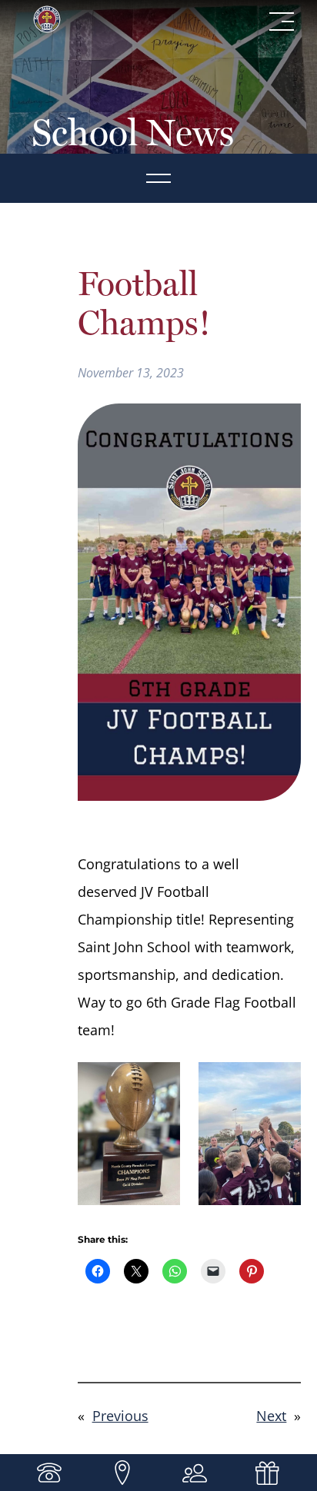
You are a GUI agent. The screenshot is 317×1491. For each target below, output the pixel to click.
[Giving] (267, 1472)
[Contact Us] (49, 1472)
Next (271, 1416)
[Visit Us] (122, 1472)
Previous (120, 1416)
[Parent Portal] (194, 1472)
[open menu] (158, 178)
